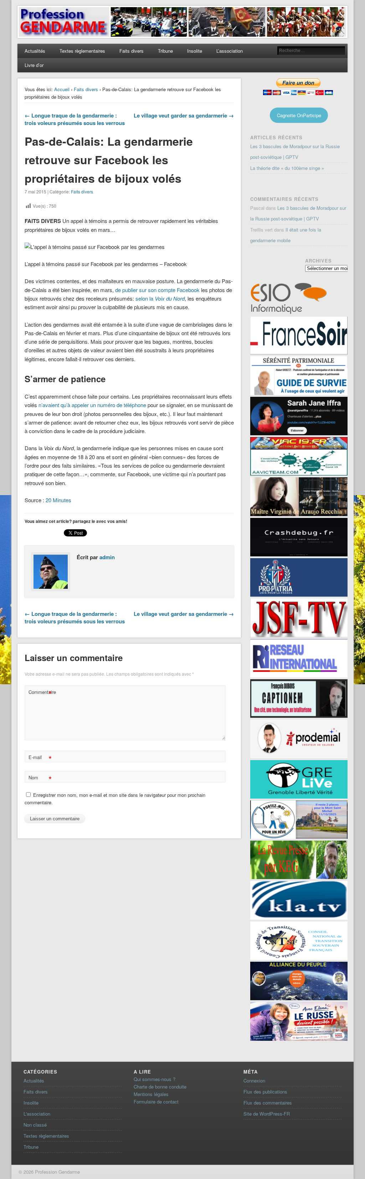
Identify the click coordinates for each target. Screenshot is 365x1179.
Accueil (62, 89)
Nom (40, 778)
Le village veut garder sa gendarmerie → (184, 115)
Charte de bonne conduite (160, 1086)
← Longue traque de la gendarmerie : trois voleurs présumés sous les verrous (75, 119)
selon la (160, 298)
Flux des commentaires (267, 1102)
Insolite (194, 50)
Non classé (35, 1124)
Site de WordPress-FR (266, 1113)
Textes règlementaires (82, 50)
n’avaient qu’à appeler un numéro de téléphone (92, 405)
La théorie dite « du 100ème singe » (287, 168)
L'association (37, 1113)
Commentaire (41, 692)
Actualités (35, 50)
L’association (229, 50)
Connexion (254, 1080)
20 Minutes (58, 500)
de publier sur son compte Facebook (157, 290)
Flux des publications (265, 1091)
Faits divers (131, 50)
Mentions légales (151, 1094)
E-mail (40, 758)
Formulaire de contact (156, 1101)
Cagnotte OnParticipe (299, 115)
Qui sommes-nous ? (154, 1079)
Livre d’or (34, 65)
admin (107, 557)
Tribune (165, 50)
